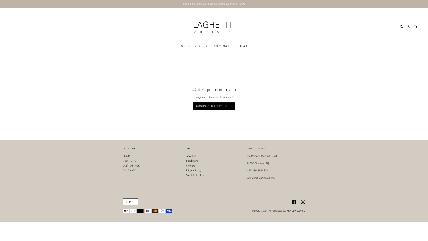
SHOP (126, 156)
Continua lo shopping (211, 106)
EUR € (129, 202)
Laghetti (264, 210)
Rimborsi (191, 166)
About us (191, 156)
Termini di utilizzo (195, 175)
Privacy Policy (193, 170)
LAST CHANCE (131, 166)
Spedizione (192, 161)
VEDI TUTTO (130, 161)
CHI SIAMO (129, 170)
